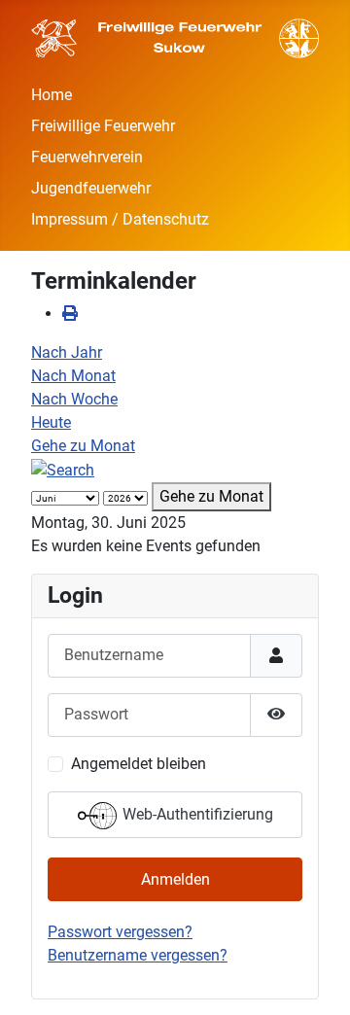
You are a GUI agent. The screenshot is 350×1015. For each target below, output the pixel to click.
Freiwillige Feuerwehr (103, 126)
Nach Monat (73, 376)
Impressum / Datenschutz (120, 219)
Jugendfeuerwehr (91, 188)
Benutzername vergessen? (138, 955)
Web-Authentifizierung (196, 814)
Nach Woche (74, 399)
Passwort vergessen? (120, 932)
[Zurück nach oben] (316, 979)
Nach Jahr (66, 352)
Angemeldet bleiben (138, 763)
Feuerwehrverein (87, 157)
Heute (51, 422)
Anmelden (175, 879)
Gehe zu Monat (83, 446)
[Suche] (62, 469)
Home (51, 95)
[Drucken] (70, 313)
